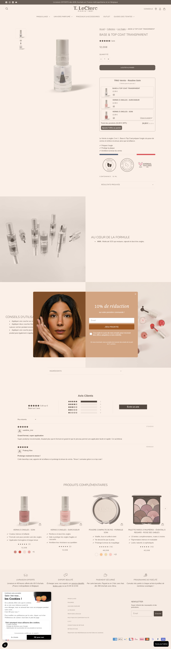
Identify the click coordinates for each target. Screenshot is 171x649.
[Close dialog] (135, 294)
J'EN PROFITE (112, 327)
